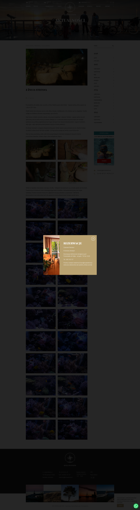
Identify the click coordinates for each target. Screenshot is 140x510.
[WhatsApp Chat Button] (136, 506)
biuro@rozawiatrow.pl (86, 263)
